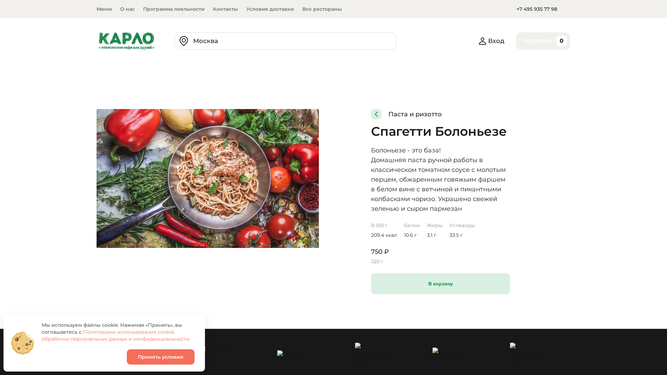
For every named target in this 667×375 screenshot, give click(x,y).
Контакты (225, 9)
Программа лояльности (174, 9)
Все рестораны (322, 9)
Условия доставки (270, 9)
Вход (496, 41)
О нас (127, 9)
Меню (104, 9)
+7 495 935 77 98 (537, 9)
